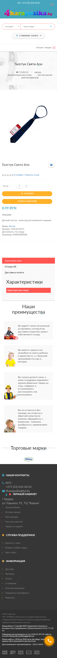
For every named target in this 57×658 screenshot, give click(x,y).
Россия (12, 226)
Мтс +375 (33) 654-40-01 (28, 3)
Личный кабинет (12, 507)
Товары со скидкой (13, 526)
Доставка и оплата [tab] (14, 272)
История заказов (12, 512)
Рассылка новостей (14, 521)
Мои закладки (11, 517)
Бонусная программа (14, 588)
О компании (10, 583)
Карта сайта (10, 552)
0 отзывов (18, 175)
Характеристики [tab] (13, 260)
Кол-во (5, 186)
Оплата (8, 578)
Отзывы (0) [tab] (10, 266)
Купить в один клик (27, 201)
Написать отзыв (32, 175)
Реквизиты (10, 597)
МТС (9, 483)
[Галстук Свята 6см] (28, 124)
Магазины (9, 574)
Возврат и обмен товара (16, 547)
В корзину (29, 194)
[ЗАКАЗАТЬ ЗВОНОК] (49, 642)
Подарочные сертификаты (17, 593)
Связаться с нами (12, 543)
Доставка (9, 569)
